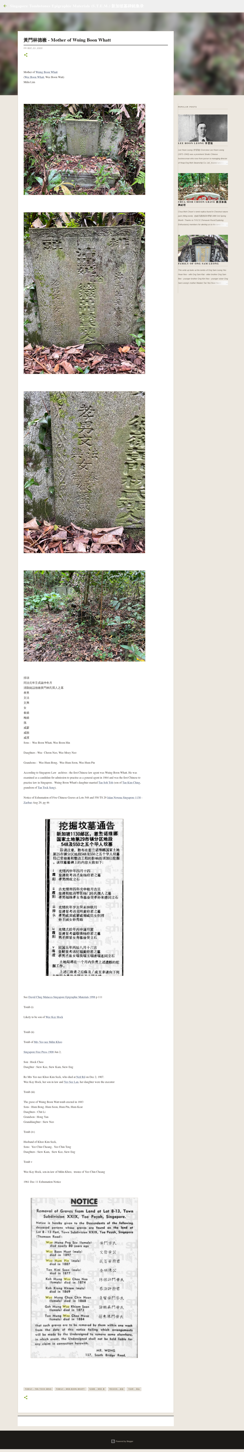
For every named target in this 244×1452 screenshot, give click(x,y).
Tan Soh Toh (105, 782)
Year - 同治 (134, 1389)
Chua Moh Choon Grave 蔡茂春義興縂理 (202, 203)
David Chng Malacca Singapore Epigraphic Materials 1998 (61, 997)
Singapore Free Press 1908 (39, 1052)
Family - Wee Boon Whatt (70, 1389)
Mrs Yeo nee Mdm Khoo (48, 1042)
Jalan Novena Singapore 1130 (124, 797)
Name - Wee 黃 (97, 1389)
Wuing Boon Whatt (47, 72)
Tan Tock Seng (46, 787)
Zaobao (28, 802)
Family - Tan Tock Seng (38, 1389)
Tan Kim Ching (131, 782)
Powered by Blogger (124, 1441)
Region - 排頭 (116, 1389)
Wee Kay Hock (54, 1017)
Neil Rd (80, 1077)
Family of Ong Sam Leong (198, 263)
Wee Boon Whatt (34, 77)
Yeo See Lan (71, 1082)
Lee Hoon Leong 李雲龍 (195, 143)
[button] (26, 55)
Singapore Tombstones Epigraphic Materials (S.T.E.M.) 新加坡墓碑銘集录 (77, 6)
